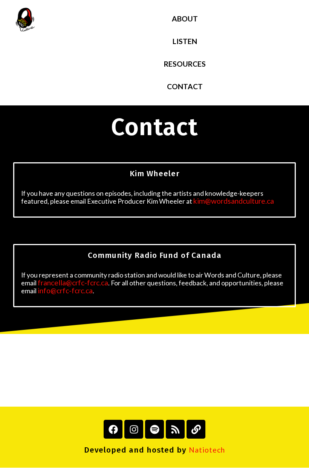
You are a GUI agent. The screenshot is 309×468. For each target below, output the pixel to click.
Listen (185, 41)
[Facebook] (113, 429)
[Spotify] (154, 429)
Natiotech (207, 449)
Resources (185, 63)
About (185, 18)
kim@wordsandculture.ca (233, 201)
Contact (185, 86)
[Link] (196, 429)
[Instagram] (133, 429)
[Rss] (175, 429)
